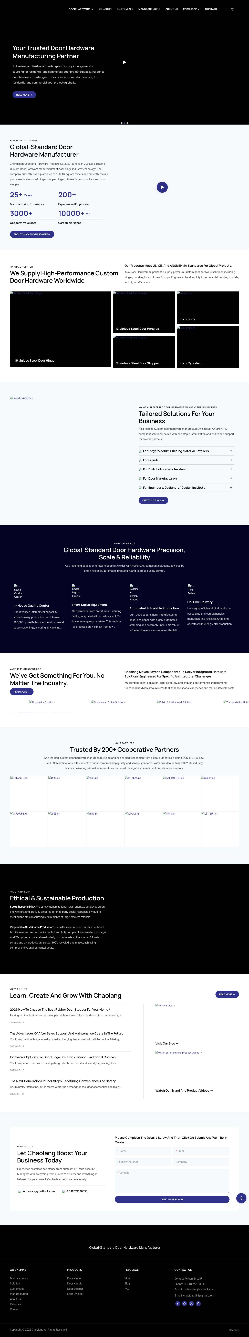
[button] (121, 123)
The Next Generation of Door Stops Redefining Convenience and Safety (63, 1081)
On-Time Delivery (200, 602)
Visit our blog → (167, 1043)
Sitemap (234, 1330)
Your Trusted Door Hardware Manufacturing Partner (53, 52)
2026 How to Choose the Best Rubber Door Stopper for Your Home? (60, 1009)
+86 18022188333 (76, 1191)
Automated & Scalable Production (154, 608)
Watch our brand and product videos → (184, 1090)
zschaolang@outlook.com (38, 1191)
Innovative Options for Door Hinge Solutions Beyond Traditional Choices (63, 1057)
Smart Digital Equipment (89, 605)
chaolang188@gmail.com (198, 1295)
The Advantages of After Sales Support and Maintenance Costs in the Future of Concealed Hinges (66, 1033)
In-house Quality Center (31, 605)
